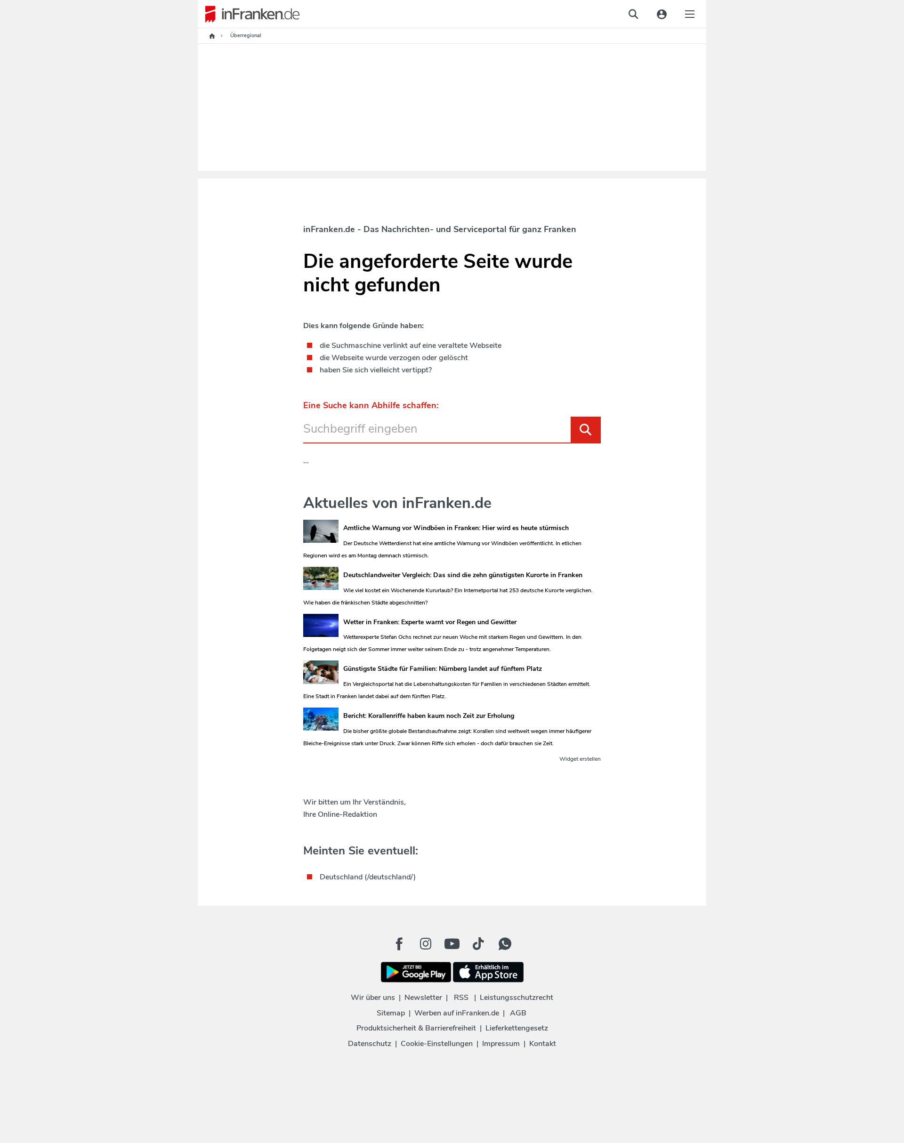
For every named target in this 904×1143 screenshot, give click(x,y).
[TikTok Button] (478, 944)
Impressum (501, 1043)
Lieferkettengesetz (516, 1028)
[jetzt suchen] (633, 14)
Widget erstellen (580, 759)
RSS (461, 997)
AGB (518, 1013)
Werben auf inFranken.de (456, 1013)
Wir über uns (373, 997)
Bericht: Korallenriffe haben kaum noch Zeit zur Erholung (428, 715)
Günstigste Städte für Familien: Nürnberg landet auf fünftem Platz (442, 668)
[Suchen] (586, 430)
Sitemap (391, 1013)
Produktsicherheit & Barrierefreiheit (416, 1028)
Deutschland (341, 877)
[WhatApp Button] (504, 944)
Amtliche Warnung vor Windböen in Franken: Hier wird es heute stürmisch (456, 527)
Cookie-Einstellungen (437, 1043)
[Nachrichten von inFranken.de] (248, 14)
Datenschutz (369, 1043)
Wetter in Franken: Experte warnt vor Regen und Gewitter (430, 622)
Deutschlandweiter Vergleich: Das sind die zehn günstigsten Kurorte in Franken (462, 575)
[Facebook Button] (399, 944)
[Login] (661, 14)
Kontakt (542, 1043)
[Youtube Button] (452, 944)
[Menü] (690, 14)
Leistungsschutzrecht (516, 997)
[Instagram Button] (425, 946)
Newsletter (423, 997)
